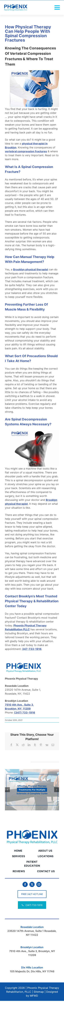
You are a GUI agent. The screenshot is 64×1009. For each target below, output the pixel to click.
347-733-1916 (32, 649)
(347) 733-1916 (24, 712)
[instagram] (39, 884)
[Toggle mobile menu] (57, 7)
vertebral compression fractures (26, 151)
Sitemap (39, 991)
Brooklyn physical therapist (30, 269)
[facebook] (25, 884)
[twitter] (32, 884)
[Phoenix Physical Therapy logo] (32, 829)
